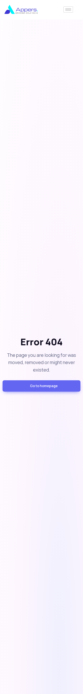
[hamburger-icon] (68, 9)
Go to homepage (44, 385)
